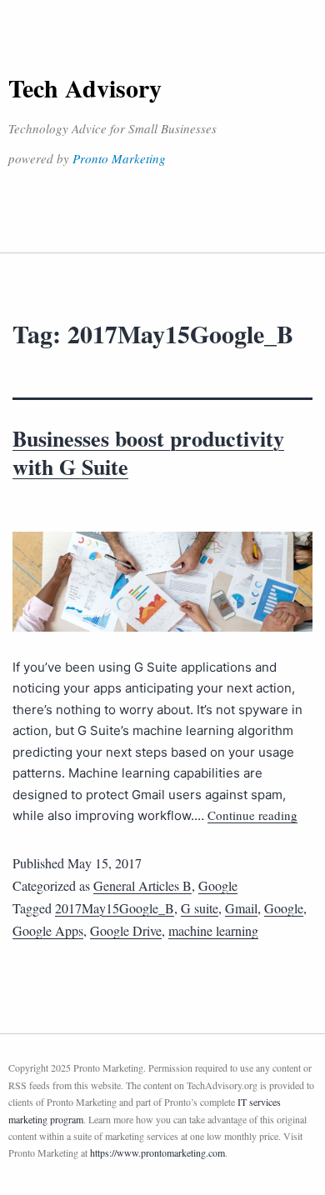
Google (218, 885)
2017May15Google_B (114, 908)
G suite (199, 908)
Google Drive (126, 930)
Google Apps (47, 930)
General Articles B (142, 885)
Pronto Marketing (119, 158)
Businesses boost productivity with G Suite (148, 452)
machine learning (213, 930)
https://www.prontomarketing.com (157, 1152)
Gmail (241, 908)
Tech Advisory (85, 87)
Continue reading (253, 815)
